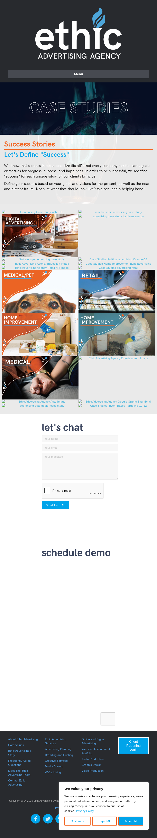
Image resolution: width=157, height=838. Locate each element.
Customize (77, 821)
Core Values (16, 745)
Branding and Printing (59, 755)
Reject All (104, 821)
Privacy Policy (85, 810)
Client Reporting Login (133, 745)
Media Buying (54, 766)
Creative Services (56, 760)
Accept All (130, 821)
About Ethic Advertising (23, 739)
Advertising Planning (58, 749)
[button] (55, 505)
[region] (104, 806)
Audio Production (93, 759)
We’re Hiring (53, 772)
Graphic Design (92, 764)
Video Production (93, 770)
